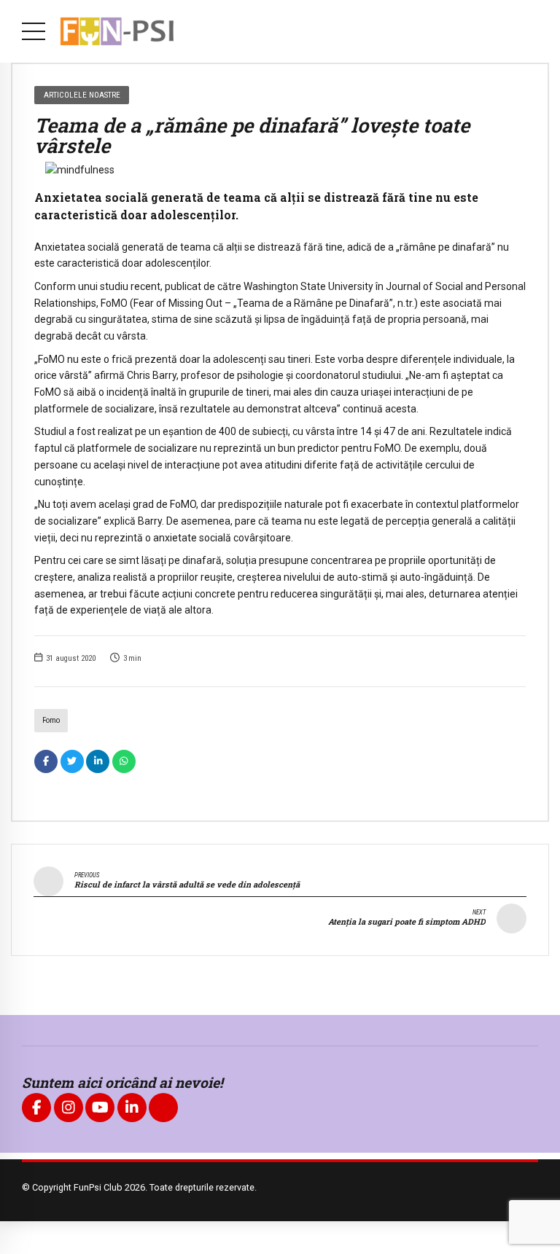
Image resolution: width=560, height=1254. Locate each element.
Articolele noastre (82, 95)
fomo (51, 720)
